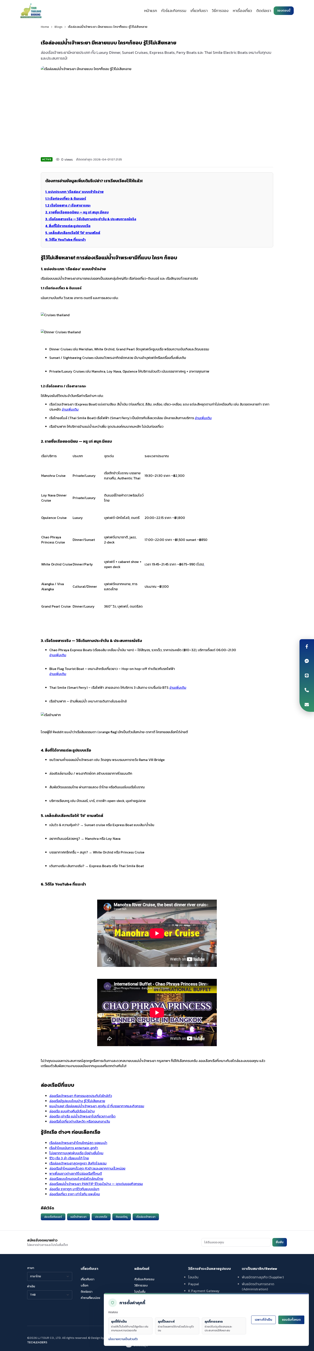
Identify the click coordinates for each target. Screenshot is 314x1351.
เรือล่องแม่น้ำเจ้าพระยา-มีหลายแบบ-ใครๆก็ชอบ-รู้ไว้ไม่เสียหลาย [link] (107, 27)
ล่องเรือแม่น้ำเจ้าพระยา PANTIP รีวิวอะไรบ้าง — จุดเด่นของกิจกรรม (96, 1183)
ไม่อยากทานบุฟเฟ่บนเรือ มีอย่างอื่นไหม (76, 1153)
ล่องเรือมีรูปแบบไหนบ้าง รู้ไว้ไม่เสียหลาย (77, 1100)
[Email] (306, 704)
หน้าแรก (150, 10)
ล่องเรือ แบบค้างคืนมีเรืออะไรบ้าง (72, 1111)
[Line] (306, 675)
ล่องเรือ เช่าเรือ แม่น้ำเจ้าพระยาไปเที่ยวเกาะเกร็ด (82, 1116)
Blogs (58, 27)
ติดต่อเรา (263, 10)
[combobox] (49, 1276)
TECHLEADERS (37, 1342)
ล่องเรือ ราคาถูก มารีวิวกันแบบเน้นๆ (74, 1188)
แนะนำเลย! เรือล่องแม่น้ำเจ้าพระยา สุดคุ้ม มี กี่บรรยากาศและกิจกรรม (96, 1106)
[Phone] (306, 690)
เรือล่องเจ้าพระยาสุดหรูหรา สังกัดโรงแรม (78, 1163)
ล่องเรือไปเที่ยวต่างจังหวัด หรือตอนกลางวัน (79, 1121)
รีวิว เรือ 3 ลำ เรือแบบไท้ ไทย (69, 1158)
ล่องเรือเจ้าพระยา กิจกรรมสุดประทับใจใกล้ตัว (80, 1095)
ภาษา (30, 1268)
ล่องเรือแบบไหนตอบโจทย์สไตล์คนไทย (76, 1178)
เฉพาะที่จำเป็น (263, 1319)
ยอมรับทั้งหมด (291, 1319)
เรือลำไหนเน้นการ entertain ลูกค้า (73, 1147)
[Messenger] (306, 661)
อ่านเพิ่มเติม (70, 409)
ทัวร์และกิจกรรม (173, 10)
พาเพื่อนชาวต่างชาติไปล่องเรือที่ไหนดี (75, 1173)
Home (45, 27)
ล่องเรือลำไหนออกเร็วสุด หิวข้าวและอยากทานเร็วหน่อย (87, 1168)
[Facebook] (306, 646)
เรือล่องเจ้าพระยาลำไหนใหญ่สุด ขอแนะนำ (78, 1142)
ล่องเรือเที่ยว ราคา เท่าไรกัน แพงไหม (74, 1194)
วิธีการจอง (220, 10)
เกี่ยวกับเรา (199, 10)
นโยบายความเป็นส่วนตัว (123, 1339)
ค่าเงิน (31, 1286)
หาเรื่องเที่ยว (242, 10)
